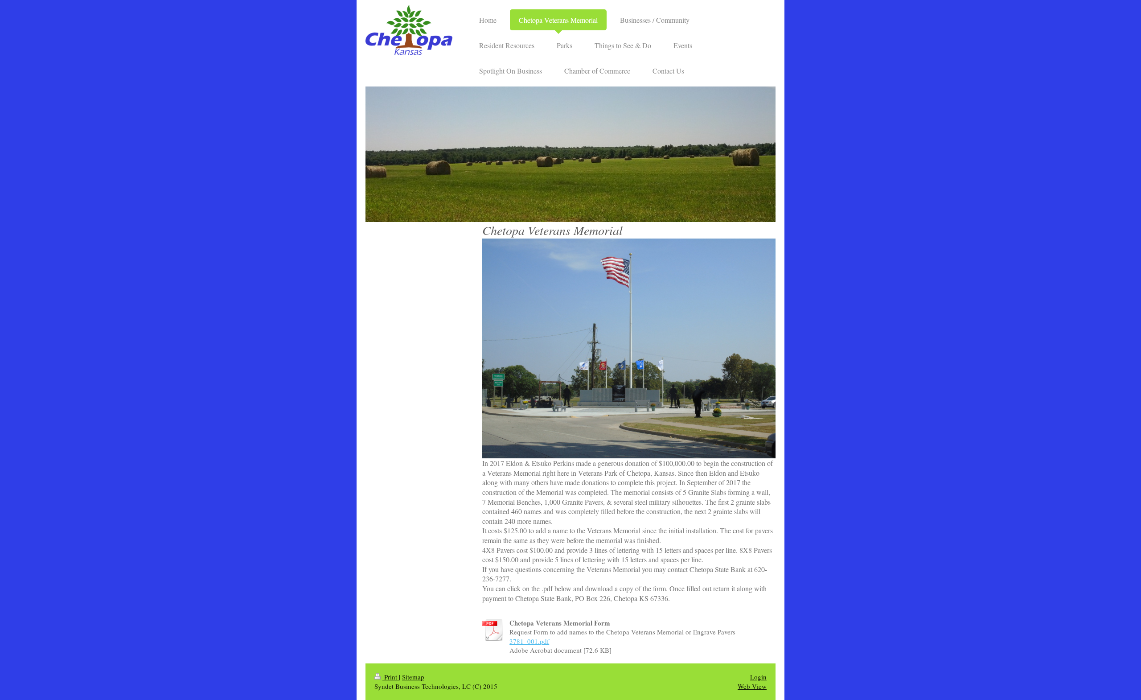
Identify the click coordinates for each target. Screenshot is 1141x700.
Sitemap (413, 676)
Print (390, 676)
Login (758, 676)
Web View (752, 686)
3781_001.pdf (529, 641)
